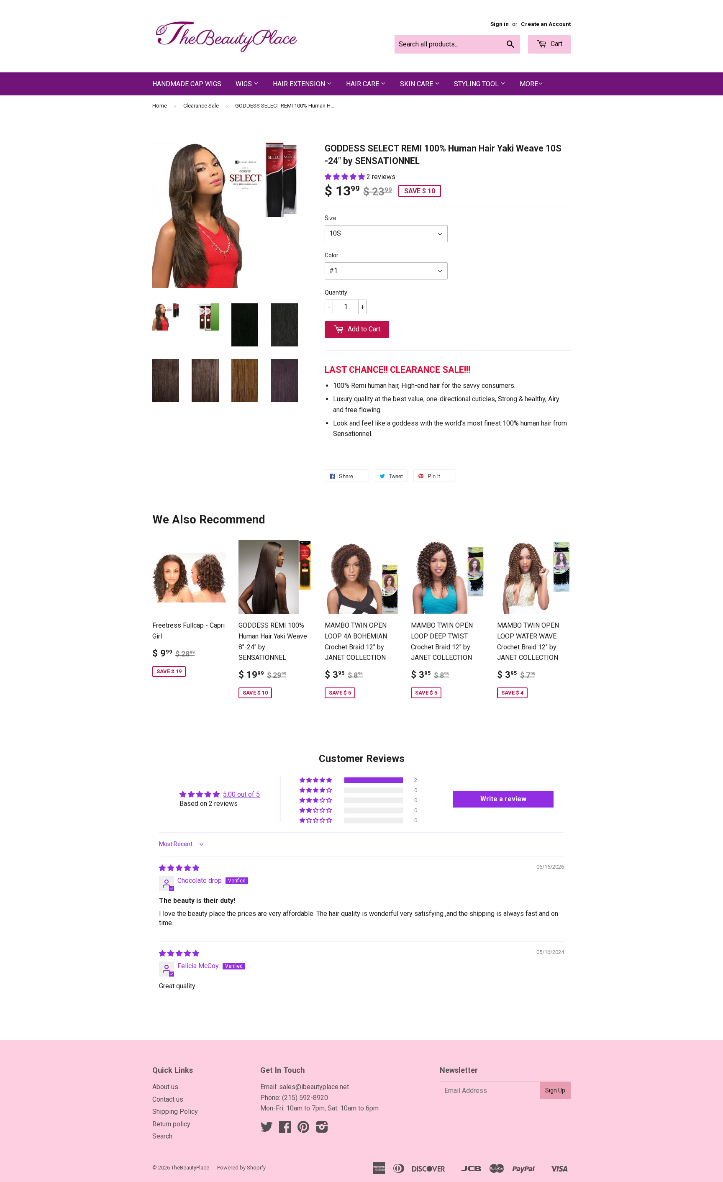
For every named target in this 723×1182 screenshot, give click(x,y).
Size (330, 218)
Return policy (171, 1124)
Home (159, 106)
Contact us (167, 1099)
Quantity (336, 292)
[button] (346, 177)
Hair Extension (300, 84)
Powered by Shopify (241, 1167)
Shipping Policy (175, 1111)
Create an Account (546, 24)
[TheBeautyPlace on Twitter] (266, 1129)
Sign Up (555, 1090)
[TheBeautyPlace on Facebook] (285, 1129)
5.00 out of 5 (241, 794)
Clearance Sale (201, 106)
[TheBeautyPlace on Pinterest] (303, 1129)
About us (165, 1087)
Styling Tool (477, 84)
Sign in (499, 24)
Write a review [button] (503, 799)
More (529, 84)
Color (331, 255)
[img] (179, 868)
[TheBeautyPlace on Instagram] (321, 1129)
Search (162, 1136)
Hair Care (363, 84)
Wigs (245, 84)
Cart (555, 44)
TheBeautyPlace (190, 1167)
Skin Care (417, 84)
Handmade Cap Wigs (186, 84)
